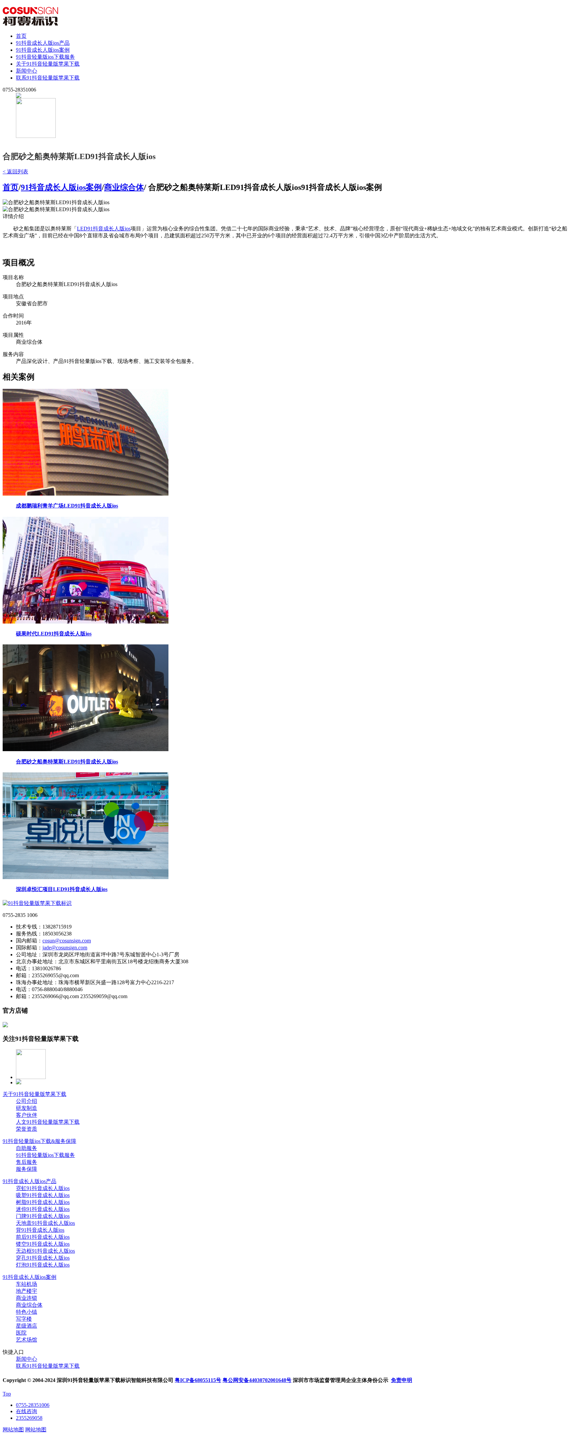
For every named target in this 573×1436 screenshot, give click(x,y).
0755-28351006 (32, 1405)
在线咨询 (26, 1411)
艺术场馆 (26, 1340)
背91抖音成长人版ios (40, 1230)
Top (7, 1394)
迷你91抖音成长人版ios (43, 1209)
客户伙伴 (26, 1115)
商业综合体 (124, 187)
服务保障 (26, 1169)
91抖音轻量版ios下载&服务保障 (39, 1141)
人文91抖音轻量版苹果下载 (48, 1122)
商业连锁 (26, 1298)
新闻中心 (26, 71)
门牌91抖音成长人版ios (43, 1216)
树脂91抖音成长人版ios (43, 1202)
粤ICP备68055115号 (198, 1380)
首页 (21, 36)
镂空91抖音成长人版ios (43, 1244)
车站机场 (26, 1284)
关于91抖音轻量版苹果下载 (48, 64)
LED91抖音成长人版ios (104, 228)
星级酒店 (26, 1326)
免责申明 (401, 1380)
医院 (21, 1333)
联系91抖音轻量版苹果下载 (48, 78)
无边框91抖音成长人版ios (45, 1251)
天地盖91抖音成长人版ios (45, 1223)
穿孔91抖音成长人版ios (43, 1258)
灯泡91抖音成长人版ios (43, 1265)
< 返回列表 (15, 171)
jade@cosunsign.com (64, 947)
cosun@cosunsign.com (66, 940)
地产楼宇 (26, 1291)
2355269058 (29, 1418)
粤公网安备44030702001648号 (257, 1380)
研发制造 (26, 1108)
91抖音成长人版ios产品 (43, 43)
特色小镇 (26, 1312)
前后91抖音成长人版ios (43, 1237)
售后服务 (26, 1162)
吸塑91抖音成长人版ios (43, 1195)
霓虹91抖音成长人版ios (43, 1188)
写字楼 (24, 1319)
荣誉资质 (26, 1129)
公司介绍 (26, 1101)
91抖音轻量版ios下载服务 (45, 57)
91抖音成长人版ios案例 (43, 50)
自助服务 (26, 1148)
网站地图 (13, 1429)
